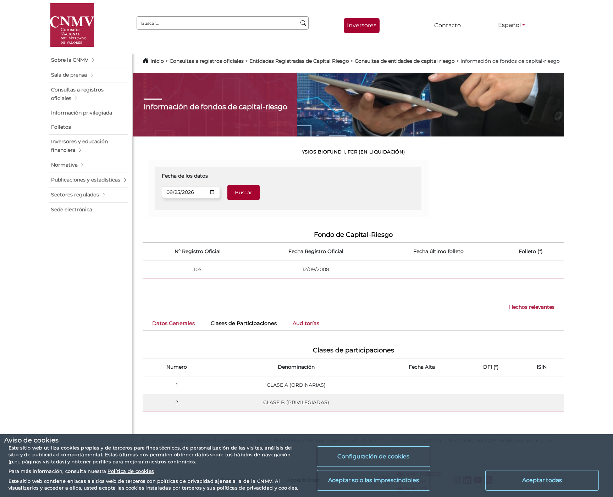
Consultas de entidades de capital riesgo (405, 61)
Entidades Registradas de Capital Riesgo (299, 61)
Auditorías (306, 323)
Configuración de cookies (373, 456)
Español (509, 25)
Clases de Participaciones (244, 323)
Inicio (157, 61)
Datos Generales (173, 323)
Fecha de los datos (185, 176)
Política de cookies (130, 471)
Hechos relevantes (531, 307)
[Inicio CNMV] (72, 25)
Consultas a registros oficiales (207, 61)
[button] (88, 60)
